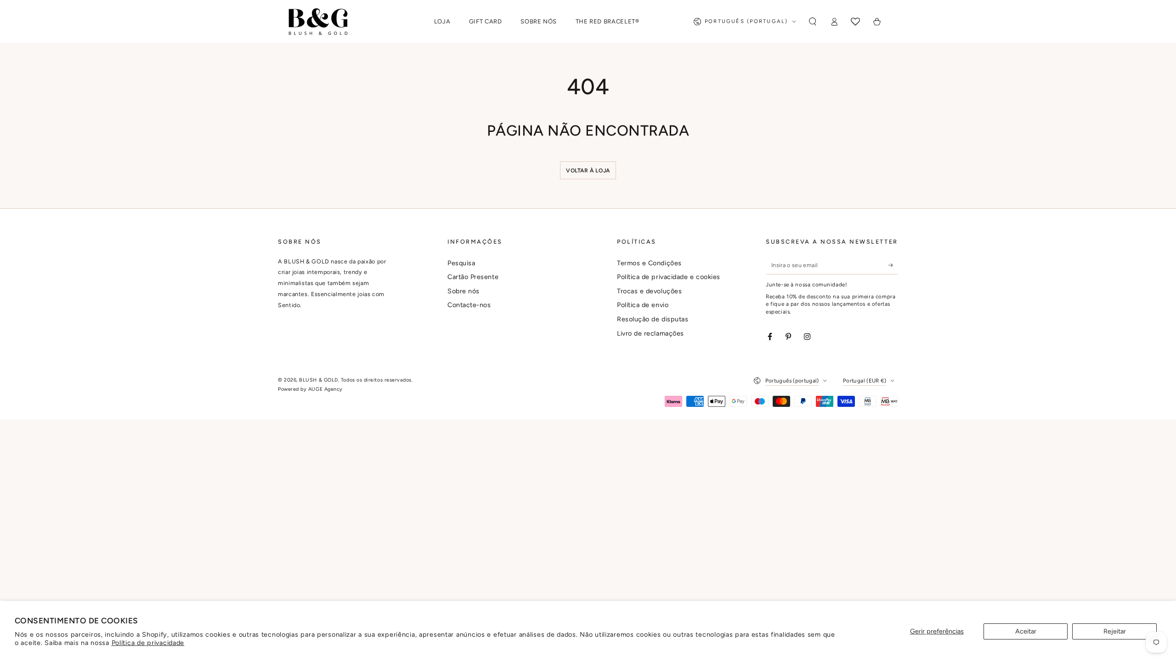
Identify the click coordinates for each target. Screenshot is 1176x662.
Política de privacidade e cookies (668, 277)
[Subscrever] (893, 265)
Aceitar (1025, 631)
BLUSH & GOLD (318, 380)
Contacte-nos (469, 305)
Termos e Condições (649, 263)
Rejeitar (1114, 631)
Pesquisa (461, 263)
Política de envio (642, 305)
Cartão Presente (472, 277)
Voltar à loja (588, 170)
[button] (812, 21)
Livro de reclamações (650, 333)
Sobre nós (463, 291)
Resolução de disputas (652, 319)
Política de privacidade (148, 643)
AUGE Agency (325, 389)
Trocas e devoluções (649, 291)
